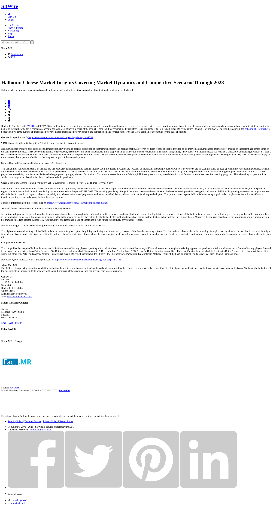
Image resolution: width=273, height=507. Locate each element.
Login (11, 19)
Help (10, 33)
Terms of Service (32, 421)
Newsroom (13, 30)
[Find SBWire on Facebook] (36, 487)
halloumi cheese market (256, 129)
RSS (12, 57)
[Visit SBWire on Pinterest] (151, 487)
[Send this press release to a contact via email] (9, 100)
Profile (18, 323)
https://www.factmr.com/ (19, 296)
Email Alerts (17, 54)
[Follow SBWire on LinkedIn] (208, 487)
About (11, 36)
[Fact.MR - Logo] (17, 377)
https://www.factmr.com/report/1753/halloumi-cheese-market (77, 202)
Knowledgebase (19, 500)
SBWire (9, 6)
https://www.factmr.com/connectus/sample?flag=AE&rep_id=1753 (88, 259)
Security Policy (15, 421)
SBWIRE (30, 126)
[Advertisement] (136, 68)
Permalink (64, 390)
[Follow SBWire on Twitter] (93, 487)
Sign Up (12, 16)
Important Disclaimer (40, 429)
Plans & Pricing (15, 28)
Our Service (14, 25)
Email (4, 323)
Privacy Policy (50, 421)
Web (11, 323)
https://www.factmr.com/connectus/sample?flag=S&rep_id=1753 (60, 137)
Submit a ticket (17, 503)
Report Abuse (66, 421)
